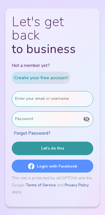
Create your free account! (41, 78)
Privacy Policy (77, 185)
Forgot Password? (32, 133)
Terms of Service (41, 185)
